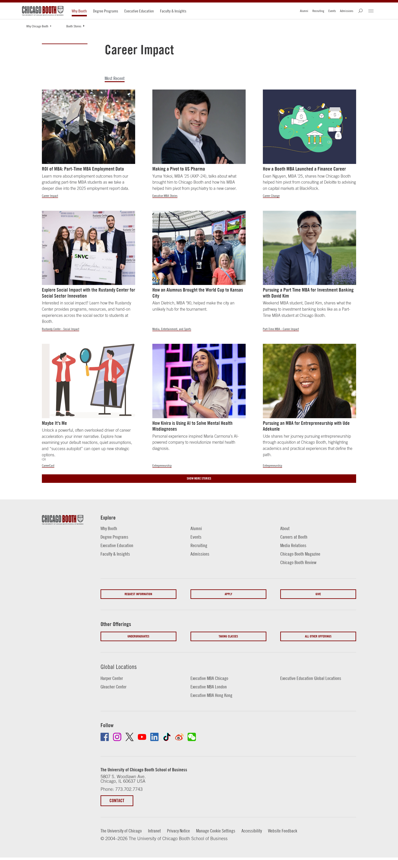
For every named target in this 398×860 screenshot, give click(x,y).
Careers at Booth (293, 537)
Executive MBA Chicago (209, 678)
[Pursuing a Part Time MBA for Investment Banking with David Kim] (309, 248)
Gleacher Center (113, 686)
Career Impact (50, 195)
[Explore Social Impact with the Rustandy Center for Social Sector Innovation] (88, 248)
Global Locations (119, 666)
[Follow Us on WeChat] (192, 737)
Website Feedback (282, 830)
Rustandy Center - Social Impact (60, 329)
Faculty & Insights (173, 10)
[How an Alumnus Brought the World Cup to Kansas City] (199, 248)
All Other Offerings (318, 636)
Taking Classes (228, 636)
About (285, 528)
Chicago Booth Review (298, 562)
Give (318, 594)
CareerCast (48, 465)
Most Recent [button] (115, 78)
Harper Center (112, 678)
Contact (116, 800)
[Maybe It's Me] (88, 381)
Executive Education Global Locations (310, 678)
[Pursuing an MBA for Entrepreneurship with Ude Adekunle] (309, 381)
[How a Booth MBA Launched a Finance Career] (309, 127)
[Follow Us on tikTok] (167, 737)
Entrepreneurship (162, 465)
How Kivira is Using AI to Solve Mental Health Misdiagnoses (192, 426)
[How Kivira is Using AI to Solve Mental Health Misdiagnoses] (199, 381)
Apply (228, 594)
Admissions (346, 11)
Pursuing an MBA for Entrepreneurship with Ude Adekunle (306, 426)
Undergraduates (138, 636)
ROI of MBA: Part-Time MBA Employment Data (83, 169)
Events (332, 11)
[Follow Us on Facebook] (105, 737)
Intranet (154, 830)
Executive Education (139, 10)
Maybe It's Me (54, 423)
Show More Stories (199, 478)
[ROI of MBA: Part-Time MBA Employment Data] (88, 127)
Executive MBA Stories (164, 195)
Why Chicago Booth (37, 26)
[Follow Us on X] (129, 737)
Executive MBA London (209, 686)
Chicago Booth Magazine (300, 554)
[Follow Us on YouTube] (142, 737)
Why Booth (79, 10)
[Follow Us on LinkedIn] (154, 737)
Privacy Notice (178, 830)
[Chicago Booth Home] (42, 11)
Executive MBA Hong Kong (211, 695)
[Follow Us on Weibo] (179, 737)
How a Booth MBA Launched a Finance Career (304, 169)
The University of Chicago (121, 830)
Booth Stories (73, 26)
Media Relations (293, 545)
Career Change (271, 195)
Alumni (304, 11)
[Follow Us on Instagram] (117, 737)
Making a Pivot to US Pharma (178, 169)
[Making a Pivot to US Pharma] (199, 127)
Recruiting (318, 11)
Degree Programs (105, 10)
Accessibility (251, 830)
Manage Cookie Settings (215, 830)
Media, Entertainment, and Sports (171, 329)
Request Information (138, 594)
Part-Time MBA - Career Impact (281, 329)
